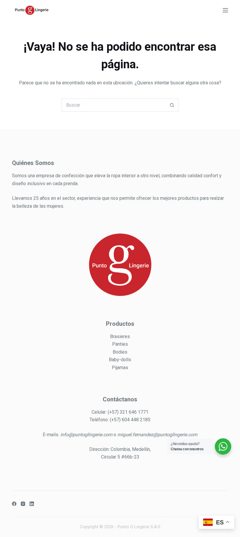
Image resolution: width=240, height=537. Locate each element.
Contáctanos (120, 399)
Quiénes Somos (33, 162)
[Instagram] (23, 504)
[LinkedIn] (32, 504)
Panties (120, 344)
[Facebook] (14, 504)
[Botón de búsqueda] (172, 105)
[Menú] (225, 10)
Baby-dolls (120, 359)
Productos (120, 323)
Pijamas (120, 367)
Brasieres (120, 336)
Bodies (120, 352)
